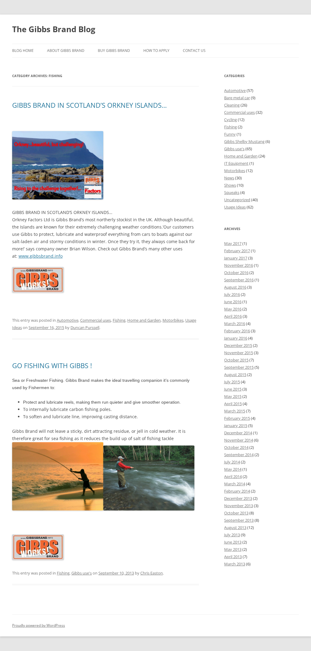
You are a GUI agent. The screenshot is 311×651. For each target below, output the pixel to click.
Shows (230, 185)
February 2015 (237, 418)
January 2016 (235, 338)
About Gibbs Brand (65, 50)
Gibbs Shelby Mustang (244, 141)
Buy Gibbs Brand (114, 50)
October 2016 (236, 272)
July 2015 (232, 382)
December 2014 (238, 433)
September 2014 (239, 454)
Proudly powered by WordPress (38, 625)
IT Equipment (236, 163)
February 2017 (237, 250)
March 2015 (234, 411)
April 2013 (233, 556)
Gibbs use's (81, 573)
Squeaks (231, 192)
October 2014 (236, 447)
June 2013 (232, 542)
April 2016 (233, 316)
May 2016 (232, 309)
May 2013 (232, 549)
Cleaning (232, 105)
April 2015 (233, 403)
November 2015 (238, 352)
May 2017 (232, 243)
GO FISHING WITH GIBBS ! (52, 365)
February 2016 (237, 331)
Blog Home (23, 50)
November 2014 (238, 440)
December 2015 (238, 345)
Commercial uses (95, 320)
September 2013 (239, 520)
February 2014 (237, 491)
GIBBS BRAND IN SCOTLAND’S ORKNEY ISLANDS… (89, 105)
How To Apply (156, 50)
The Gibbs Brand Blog (53, 29)
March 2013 (234, 564)
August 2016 (235, 287)
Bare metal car (237, 97)
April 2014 (233, 476)
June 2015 (232, 389)
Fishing (119, 320)
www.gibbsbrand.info (41, 256)
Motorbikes (172, 320)
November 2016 (238, 265)
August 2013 (235, 527)
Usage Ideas (235, 207)
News (229, 178)
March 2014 (234, 484)
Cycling (230, 119)
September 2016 (239, 280)
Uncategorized (237, 199)
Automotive (67, 320)
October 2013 (236, 513)
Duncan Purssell (84, 327)
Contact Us (194, 50)
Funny (230, 134)
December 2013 (238, 498)
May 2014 (232, 469)
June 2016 (232, 301)
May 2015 (232, 396)
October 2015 (236, 360)
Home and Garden (144, 320)
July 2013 (232, 534)
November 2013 (238, 505)
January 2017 (235, 258)
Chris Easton (151, 573)
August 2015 (235, 374)
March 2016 (234, 323)
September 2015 (239, 367)
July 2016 (232, 294)
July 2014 (232, 462)
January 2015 (235, 425)
